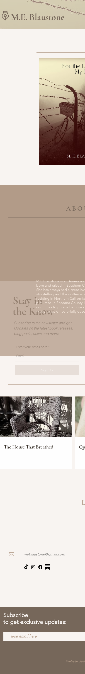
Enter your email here (31, 347)
